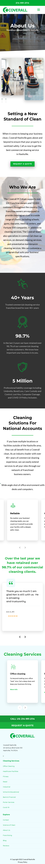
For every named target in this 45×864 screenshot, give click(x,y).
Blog (4, 840)
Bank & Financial (9, 797)
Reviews (6, 846)
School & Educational (11, 792)
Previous (20, 547)
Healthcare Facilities (10, 771)
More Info (13, 689)
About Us (6, 830)
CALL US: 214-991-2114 (22, 718)
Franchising (7, 835)
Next (25, 547)
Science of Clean (9, 825)
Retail (5, 782)
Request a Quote (22, 164)
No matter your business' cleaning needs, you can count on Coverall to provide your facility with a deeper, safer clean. (21, 521)
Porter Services (8, 802)
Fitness (5, 776)
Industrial (6, 787)
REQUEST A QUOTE (22, 725)
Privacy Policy (22, 862)
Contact (6, 820)
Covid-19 (6, 807)
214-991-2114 (22, 3)
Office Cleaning (9, 766)
